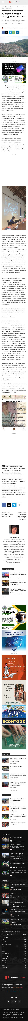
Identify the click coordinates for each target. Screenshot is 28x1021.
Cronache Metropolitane (10, 6)
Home (3, 6)
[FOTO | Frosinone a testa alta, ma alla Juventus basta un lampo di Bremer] (5, 816)
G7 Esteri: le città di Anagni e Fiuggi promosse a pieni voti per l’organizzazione (18, 582)
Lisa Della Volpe (8, 28)
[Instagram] (12, 1001)
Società (21, 10)
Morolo (16, 488)
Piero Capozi (5, 492)
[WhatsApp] (13, 32)
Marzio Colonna (18, 479)
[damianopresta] (14, 737)
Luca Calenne (17, 477)
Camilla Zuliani (22, 468)
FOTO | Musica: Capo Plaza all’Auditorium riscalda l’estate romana (17, 911)
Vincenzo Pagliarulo (17, 915)
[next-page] (5, 597)
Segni (3, 494)
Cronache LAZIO (17, 470)
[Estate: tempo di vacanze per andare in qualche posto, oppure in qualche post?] (5, 776)
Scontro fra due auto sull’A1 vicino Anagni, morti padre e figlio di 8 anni (18, 574)
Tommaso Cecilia (10, 494)
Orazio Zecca (14, 490)
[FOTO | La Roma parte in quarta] (5, 824)
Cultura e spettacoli (15, 10)
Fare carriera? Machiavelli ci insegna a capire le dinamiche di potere (18, 591)
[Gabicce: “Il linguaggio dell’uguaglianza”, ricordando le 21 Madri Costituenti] (5, 846)
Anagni (20, 466)
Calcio (3, 841)
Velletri (3, 496)
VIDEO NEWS (6, 834)
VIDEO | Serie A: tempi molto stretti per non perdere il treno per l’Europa (17, 863)
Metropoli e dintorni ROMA (7, 488)
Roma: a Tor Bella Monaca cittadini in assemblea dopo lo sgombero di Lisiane (17, 855)
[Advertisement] (14, 170)
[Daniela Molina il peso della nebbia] (14, 667)
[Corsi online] (14, 79)
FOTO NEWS (5, 881)
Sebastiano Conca (21, 492)
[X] (6, 32)
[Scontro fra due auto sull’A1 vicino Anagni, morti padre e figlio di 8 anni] (5, 575)
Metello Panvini (22, 481)
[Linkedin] (17, 32)
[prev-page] (3, 597)
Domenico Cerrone (6, 472)
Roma (15, 492)
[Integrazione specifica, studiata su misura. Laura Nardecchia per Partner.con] (14, 692)
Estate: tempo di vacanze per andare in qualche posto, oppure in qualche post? (18, 775)
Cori (12, 470)
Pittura (10, 492)
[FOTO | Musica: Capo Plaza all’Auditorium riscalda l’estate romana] (5, 911)
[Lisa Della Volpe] (3, 28)
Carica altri (13, 790)
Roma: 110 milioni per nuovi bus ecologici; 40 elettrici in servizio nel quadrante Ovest (18, 784)
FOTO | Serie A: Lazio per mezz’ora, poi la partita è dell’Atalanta (16, 921)
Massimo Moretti (5, 481)
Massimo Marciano (18, 987)
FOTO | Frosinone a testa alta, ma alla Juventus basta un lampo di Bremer (18, 816)
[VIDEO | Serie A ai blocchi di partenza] (5, 768)
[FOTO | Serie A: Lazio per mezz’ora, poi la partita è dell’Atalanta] (5, 921)
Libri (3, 477)
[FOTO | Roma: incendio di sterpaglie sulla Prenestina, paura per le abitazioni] (5, 903)
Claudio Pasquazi (17, 889)
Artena (15, 468)
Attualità (3, 585)
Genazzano (13, 474)
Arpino (11, 468)
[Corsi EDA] (14, 617)
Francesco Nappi (5, 474)
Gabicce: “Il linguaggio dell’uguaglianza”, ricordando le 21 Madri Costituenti (18, 846)
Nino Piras (22, 488)
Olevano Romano (6, 490)
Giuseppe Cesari (20, 474)
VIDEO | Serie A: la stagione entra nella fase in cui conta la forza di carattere (18, 872)
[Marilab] (14, 642)
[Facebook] (3, 32)
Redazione (12, 577)
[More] (21, 32)
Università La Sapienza (20, 494)
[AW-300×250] (14, 714)
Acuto (7, 466)
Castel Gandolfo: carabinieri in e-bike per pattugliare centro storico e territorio (18, 760)
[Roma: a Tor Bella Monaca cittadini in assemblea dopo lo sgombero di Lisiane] (5, 855)
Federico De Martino (16, 472)
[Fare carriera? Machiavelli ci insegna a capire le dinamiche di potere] (5, 591)
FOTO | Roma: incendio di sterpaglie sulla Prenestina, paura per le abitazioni (16, 902)
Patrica (19, 490)
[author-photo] (11, 841)
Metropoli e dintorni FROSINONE (9, 483)
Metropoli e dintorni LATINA (8, 485)
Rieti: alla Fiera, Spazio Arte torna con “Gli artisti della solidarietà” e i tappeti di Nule (18, 808)
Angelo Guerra (5, 468)
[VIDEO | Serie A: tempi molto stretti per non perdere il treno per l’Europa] (5, 864)
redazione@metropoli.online (12, 991)
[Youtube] (19, 1001)
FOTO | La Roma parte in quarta (18, 822)
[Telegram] (10, 32)
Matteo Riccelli (14, 481)
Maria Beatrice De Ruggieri (8, 479)
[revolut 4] (14, 69)
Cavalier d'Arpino (5, 470)
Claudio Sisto (16, 858)
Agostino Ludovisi (14, 466)
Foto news (4, 904)
